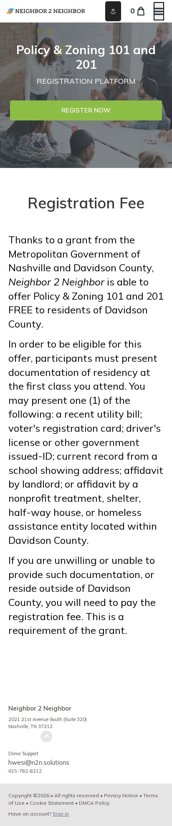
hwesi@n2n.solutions (38, 762)
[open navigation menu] (159, 11)
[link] (86, 110)
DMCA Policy (94, 803)
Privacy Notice (121, 795)
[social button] (113, 11)
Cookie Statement (52, 803)
